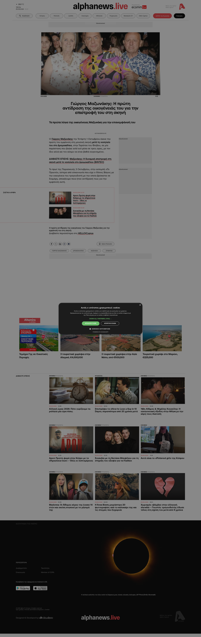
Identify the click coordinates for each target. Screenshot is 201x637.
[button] (100, 319)
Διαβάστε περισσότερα (110, 315)
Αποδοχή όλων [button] (90, 323)
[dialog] (100, 318)
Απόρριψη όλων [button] (110, 323)
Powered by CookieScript (100, 332)
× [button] (140, 305)
